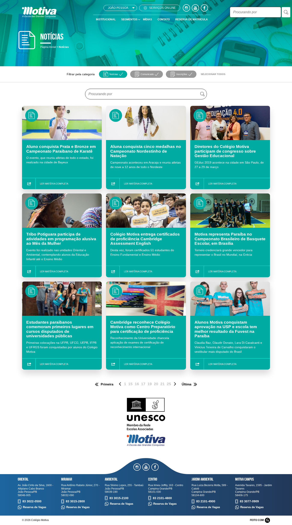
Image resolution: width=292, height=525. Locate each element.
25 (169, 384)
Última (186, 384)
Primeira (107, 384)
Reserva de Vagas (34, 507)
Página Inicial (48, 47)
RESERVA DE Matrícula (191, 19)
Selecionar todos (213, 74)
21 (162, 384)
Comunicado (147, 74)
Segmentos (129, 19)
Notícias (113, 74)
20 (156, 384)
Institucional (106, 19)
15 (130, 384)
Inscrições (181, 74)
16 (137, 384)
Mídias (147, 19)
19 (149, 384)
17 (143, 384)
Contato (164, 19)
